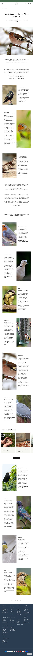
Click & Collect (5, 627)
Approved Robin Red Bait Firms (26, 613)
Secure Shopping (4, 620)
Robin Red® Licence (26, 617)
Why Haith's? (12, 611)
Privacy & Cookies (4, 635)
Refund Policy (4, 632)
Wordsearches (19, 616)
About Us (11, 609)
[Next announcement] (31, 1)
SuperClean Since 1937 (12, 614)
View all (16, 457)
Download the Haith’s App (4, 610)
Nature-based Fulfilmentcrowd (26, 623)
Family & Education (18, 609)
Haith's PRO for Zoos (26, 620)
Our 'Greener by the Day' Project (12, 630)
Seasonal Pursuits (18, 622)
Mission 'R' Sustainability (12, 620)
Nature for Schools (20, 624)
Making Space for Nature (12, 627)
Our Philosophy (12, 617)
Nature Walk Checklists (19, 612)
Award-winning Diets (12, 623)
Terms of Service (5, 638)
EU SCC (3, 644)
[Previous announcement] (2, 1)
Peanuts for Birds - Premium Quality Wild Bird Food (23, 449)
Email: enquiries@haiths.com (6, 617)
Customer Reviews (4, 630)
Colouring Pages (19, 614)
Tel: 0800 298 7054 (4, 613)
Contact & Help (5, 622)
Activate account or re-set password (5, 641)
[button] (2, 4)
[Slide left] (14, 455)
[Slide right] (18, 455)
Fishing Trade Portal (26, 610)
